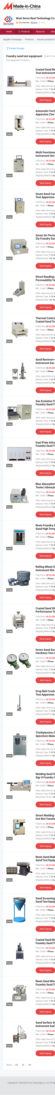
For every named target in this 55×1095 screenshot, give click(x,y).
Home (9, 31)
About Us (40, 31)
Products (25, 31)
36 (23, 1064)
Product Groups (16, 48)
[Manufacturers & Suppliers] (22, 6)
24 (16, 1065)
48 (29, 1064)
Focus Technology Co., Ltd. (39, 1082)
